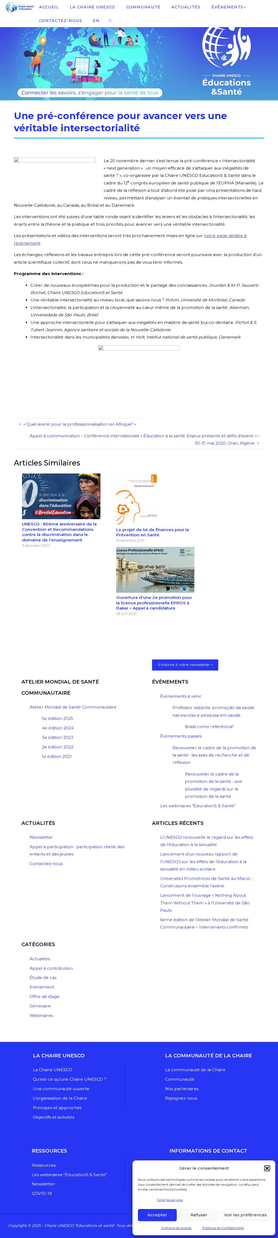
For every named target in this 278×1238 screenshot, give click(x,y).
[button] (267, 1168)
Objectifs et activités (53, 1117)
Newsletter (41, 837)
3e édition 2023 (57, 737)
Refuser (199, 1214)
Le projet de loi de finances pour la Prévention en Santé (152, 532)
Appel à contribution (51, 968)
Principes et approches (57, 1107)
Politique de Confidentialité (223, 1228)
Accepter (157, 1214)
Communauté (179, 1079)
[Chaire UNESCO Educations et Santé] (19, 6)
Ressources (44, 1165)
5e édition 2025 (57, 718)
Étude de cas (43, 977)
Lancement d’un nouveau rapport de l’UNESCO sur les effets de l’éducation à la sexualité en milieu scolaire (203, 861)
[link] (110, 20)
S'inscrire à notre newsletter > (185, 664)
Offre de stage (44, 996)
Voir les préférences (245, 1214)
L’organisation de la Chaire (60, 1098)
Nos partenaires (181, 1088)
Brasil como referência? (209, 726)
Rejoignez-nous (181, 1098)
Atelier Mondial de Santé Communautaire (73, 707)
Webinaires (41, 1015)
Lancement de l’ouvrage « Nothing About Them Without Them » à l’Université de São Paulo (204, 903)
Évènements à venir (180, 696)
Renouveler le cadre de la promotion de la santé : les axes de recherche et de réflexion (214, 755)
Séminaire (40, 1006)
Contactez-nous (46, 863)
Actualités (40, 958)
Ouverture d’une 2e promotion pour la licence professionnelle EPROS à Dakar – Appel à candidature (154, 603)
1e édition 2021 (57, 756)
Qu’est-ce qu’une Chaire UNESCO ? (69, 1079)
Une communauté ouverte (61, 1088)
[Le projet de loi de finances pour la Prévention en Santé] (136, 498)
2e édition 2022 (57, 746)
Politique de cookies (176, 1228)
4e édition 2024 (58, 727)
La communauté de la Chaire (195, 1069)
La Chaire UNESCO (52, 1069)
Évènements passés (180, 736)
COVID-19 (42, 1193)
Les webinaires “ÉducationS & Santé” (198, 805)
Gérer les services (170, 1200)
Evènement (42, 987)
